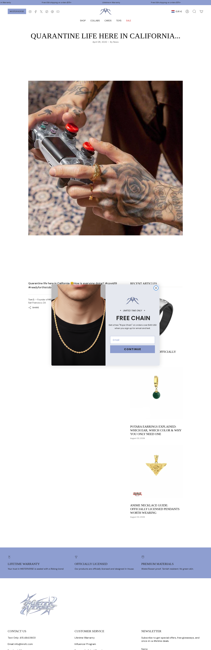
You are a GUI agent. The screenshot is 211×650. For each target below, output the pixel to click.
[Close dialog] (156, 288)
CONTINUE (132, 349)
